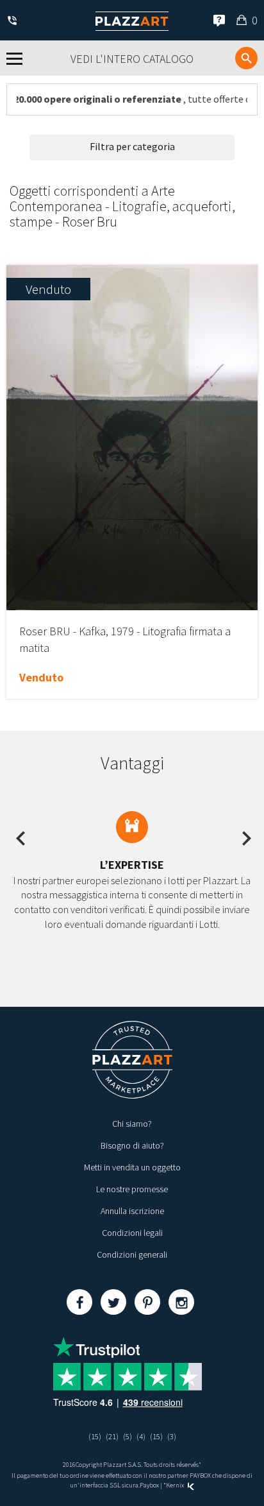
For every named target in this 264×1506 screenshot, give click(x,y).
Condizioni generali (132, 1254)
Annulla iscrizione (132, 1211)
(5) (127, 1436)
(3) (171, 1436)
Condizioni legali (132, 1232)
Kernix (175, 1485)
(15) (94, 1436)
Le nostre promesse (132, 1189)
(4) (140, 1436)
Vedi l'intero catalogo (132, 58)
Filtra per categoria (132, 146)
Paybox (149, 1485)
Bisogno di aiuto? (132, 1145)
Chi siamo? (132, 1123)
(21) (112, 1436)
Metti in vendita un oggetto (132, 1167)
